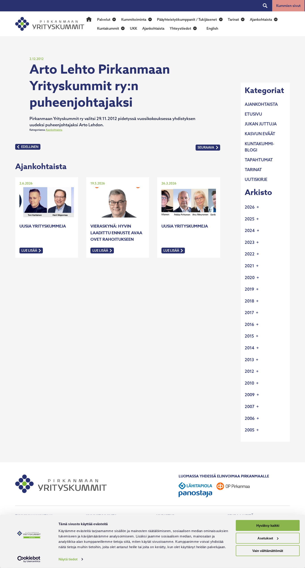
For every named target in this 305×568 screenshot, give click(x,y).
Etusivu (253, 114)
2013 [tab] (249, 359)
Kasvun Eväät (260, 133)
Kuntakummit (108, 28)
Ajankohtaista (261, 19)
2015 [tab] (249, 336)
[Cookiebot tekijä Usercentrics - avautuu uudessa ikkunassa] (28, 559)
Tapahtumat (259, 159)
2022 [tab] (250, 254)
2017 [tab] (249, 312)
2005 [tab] (249, 430)
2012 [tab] (249, 371)
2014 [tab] (249, 347)
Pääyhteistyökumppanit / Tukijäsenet (187, 19)
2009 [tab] (250, 394)
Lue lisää (32, 251)
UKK (133, 28)
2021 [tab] (249, 265)
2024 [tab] (250, 230)
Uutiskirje (256, 179)
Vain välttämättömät (267, 551)
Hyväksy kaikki (267, 525)
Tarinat (233, 19)
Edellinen (28, 147)
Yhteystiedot (180, 28)
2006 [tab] (250, 418)
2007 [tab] (249, 406)
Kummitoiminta (133, 19)
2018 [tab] (249, 301)
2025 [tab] (249, 219)
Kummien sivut (288, 5)
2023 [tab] (249, 242)
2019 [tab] (249, 289)
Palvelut (103, 19)
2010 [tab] (249, 383)
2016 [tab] (249, 324)
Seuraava (208, 147)
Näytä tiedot (67, 559)
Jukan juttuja (261, 123)
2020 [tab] (250, 277)
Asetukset (265, 538)
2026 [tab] (250, 207)
